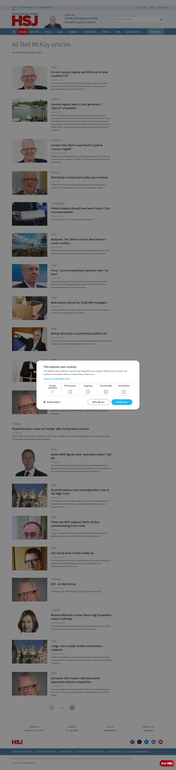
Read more (89, 374)
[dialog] (88, 385)
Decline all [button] (99, 402)
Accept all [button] (122, 402)
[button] (88, 379)
